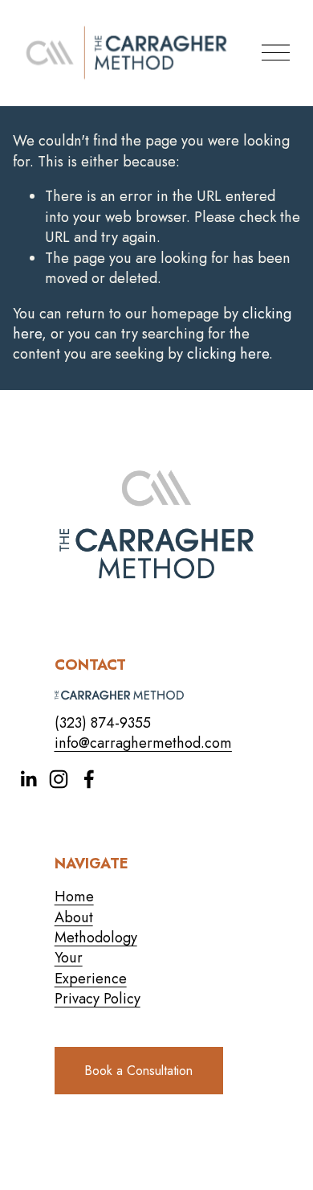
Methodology (96, 938)
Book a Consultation (138, 1070)
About (74, 918)
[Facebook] (89, 779)
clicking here (228, 353)
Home (74, 897)
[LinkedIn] (28, 779)
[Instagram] (58, 779)
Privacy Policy (97, 999)
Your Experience (91, 968)
